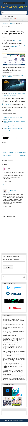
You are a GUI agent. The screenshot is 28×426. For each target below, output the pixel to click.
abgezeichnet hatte (17, 40)
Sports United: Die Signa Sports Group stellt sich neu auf (14, 125)
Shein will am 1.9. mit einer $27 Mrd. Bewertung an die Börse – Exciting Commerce (14, 352)
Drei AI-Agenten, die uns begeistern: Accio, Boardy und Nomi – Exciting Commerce (13, 370)
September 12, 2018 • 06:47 (13, 170)
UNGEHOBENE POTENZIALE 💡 (17, 20)
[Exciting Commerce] (14, 7)
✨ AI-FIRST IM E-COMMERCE (7, 16)
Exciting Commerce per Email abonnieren (12, 413)
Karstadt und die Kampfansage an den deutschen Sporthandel (13, 129)
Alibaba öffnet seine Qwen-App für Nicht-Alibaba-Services (12, 373)
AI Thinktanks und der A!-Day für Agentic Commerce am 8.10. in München (13, 341)
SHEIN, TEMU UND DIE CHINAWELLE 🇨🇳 (9, 18)
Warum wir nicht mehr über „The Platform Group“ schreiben (13, 366)
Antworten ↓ (6, 185)
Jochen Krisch (9, 36)
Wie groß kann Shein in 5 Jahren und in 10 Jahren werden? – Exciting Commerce (13, 318)
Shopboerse (12, 23)
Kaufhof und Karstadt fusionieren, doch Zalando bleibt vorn (13, 118)
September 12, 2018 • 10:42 (13, 192)
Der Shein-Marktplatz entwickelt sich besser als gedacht (13, 327)
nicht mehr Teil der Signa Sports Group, (16, 45)
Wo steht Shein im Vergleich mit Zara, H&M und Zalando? (14, 360)
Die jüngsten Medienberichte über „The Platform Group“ (13, 347)
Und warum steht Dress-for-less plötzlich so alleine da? (20, 154)
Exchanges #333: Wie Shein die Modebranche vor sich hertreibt (14, 321)
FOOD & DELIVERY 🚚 (6, 20)
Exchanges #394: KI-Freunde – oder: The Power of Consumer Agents (12, 334)
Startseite (5, 23)
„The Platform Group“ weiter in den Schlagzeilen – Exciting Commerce (11, 345)
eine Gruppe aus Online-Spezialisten (13, 75)
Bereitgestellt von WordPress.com (14, 420)
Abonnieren (8, 267)
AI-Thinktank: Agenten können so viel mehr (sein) (14, 378)
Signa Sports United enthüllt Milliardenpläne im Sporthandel (14, 122)
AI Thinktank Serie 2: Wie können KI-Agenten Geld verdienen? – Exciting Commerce (13, 332)
